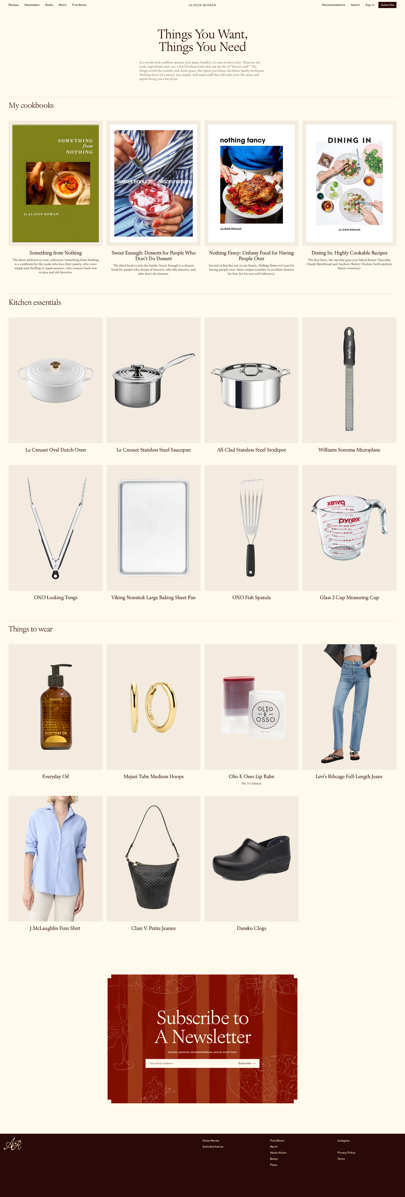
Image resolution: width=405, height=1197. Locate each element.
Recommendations (333, 5)
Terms (341, 1159)
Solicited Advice (212, 1146)
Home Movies (210, 1140)
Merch (62, 5)
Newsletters (32, 5)
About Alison (278, 1152)
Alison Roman (202, 5)
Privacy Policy (346, 1152)
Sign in (369, 5)
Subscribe (387, 5)
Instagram (343, 1140)
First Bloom (79, 5)
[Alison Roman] (12, 1143)
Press (273, 1165)
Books (49, 5)
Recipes (14, 5)
